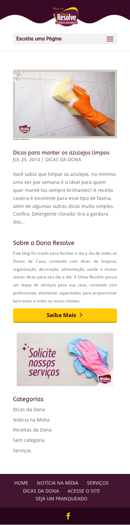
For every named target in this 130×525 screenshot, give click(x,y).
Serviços (22, 450)
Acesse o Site (84, 491)
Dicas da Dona (63, 159)
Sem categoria (29, 440)
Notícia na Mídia (31, 420)
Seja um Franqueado (61, 498)
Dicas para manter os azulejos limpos (61, 153)
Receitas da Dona (32, 430)
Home (21, 483)
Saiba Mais (61, 315)
